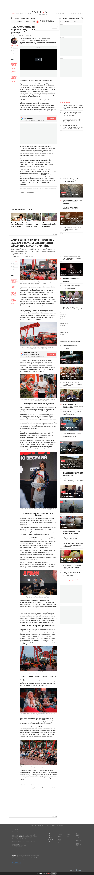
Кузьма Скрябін (42, 787)
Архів (49, 844)
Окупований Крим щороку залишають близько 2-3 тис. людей (14, 64)
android (78, 13)
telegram (73, 13)
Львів (17, 18)
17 (13, 50)
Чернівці (58, 18)
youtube (75, 13)
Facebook (68, 834)
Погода (62, 313)
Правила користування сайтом (78, 844)
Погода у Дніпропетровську (74, 341)
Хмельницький (74, 18)
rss (82, 13)
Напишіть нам (78, 840)
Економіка (19, 21)
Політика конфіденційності (79, 847)
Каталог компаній (60, 13)
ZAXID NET (41, 12)
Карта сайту (51, 846)
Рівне (65, 18)
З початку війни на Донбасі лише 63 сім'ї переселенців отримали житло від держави (14, 75)
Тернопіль (34, 18)
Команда (77, 837)
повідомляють (29, 44)
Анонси (50, 837)
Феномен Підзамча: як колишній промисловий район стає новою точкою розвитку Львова (14, 282)
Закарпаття (50, 18)
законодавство (30, 192)
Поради (34, 21)
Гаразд (54, 27)
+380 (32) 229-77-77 (19, 846)
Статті (17, 13)
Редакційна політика (78, 835)
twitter (69, 13)
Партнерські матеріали (26, 787)
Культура (67, 21)
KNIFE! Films (34, 538)
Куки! (48, 873)
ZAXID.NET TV (28, 13)
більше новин (71, 580)
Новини (13, 13)
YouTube (68, 837)
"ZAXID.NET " (14, 834)
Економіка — (14, 256)
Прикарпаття (25, 18)
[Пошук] (82, 18)
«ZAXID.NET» (19, 844)
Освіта (27, 21)
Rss (67, 833)
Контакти (77, 838)
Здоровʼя (75, 21)
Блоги (21, 13)
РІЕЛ (35, 787)
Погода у (63, 314)
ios (80, 13)
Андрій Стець (14, 45)
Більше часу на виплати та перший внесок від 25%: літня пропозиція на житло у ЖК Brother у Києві (14, 297)
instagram (71, 13)
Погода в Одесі (63, 341)
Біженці (22, 192)
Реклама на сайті (79, 841)
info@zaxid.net (26, 847)
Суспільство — (14, 36)
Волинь (42, 18)
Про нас (77, 833)
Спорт (60, 21)
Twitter (68, 836)
